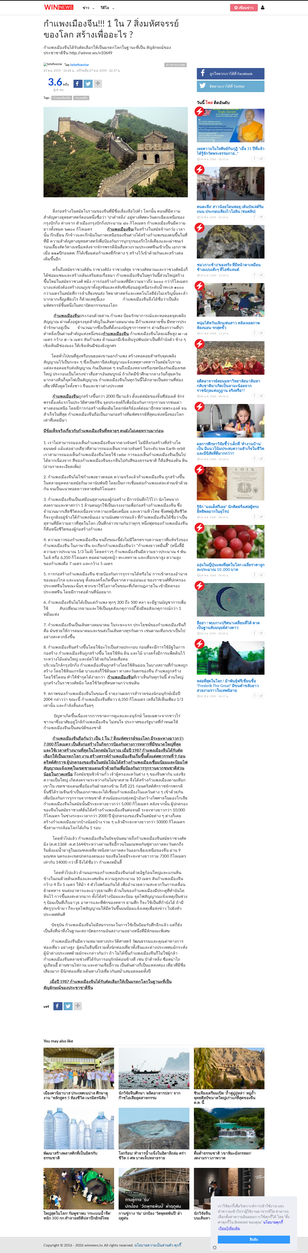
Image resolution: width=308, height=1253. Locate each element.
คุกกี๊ (177, 1245)
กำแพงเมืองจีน (61, 98)
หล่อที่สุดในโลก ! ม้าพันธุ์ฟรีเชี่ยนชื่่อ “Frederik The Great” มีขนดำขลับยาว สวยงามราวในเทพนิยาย (228, 685)
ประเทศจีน (81, 98)
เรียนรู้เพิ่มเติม (229, 1228)
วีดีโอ (105, 8)
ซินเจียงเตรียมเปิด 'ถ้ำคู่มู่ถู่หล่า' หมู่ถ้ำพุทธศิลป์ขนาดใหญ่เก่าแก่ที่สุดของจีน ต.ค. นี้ (225, 1098)
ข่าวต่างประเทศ (175, 65)
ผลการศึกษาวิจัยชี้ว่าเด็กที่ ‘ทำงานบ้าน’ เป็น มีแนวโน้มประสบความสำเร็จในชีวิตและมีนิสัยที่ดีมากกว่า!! (230, 448)
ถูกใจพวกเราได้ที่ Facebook (231, 74)
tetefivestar (79, 65)
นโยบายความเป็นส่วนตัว (153, 1245)
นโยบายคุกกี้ (273, 1222)
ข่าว (86, 8)
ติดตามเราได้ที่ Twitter (227, 86)
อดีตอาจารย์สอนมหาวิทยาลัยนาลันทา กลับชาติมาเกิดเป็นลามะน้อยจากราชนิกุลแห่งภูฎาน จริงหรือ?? (228, 386)
